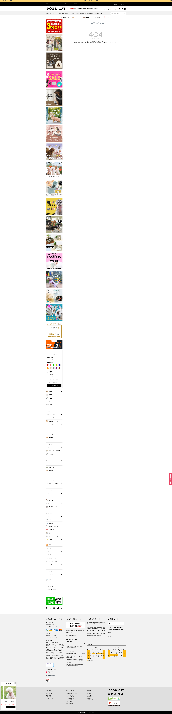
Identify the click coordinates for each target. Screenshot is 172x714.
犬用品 (50, 391)
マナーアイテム (49, 434)
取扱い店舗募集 (69, 703)
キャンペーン (108, 17)
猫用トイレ (48, 460)
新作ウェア (61, 13)
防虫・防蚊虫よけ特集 (51, 558)
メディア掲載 (69, 700)
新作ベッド (67, 13)
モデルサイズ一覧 (50, 417)
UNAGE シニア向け (98, 13)
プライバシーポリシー (92, 696)
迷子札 (47, 493)
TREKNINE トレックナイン (52, 483)
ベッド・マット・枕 (50, 441)
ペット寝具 (77, 17)
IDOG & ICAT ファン (51, 589)
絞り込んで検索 (54, 385)
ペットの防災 (49, 568)
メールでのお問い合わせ (115, 623)
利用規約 (89, 698)
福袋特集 (48, 551)
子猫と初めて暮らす (50, 574)
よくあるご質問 (49, 698)
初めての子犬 (49, 571)
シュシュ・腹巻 (49, 424)
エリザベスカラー (50, 431)
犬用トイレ (48, 457)
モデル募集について (70, 698)
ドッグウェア (66, 17)
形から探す (48, 401)
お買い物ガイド (49, 583)
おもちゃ (87, 17)
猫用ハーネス (49, 513)
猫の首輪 (48, 510)
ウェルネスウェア (50, 411)
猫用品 (50, 394)
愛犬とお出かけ (49, 564)
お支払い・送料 (49, 693)
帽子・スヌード (49, 427)
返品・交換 (48, 695)
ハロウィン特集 (75, 13)
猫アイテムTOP (49, 503)
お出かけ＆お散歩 (89, 13)
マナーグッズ (49, 496)
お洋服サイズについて (51, 414)
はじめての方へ (49, 586)
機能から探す (49, 404)
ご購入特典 (48, 696)
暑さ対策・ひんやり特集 (51, 561)
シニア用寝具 (49, 444)
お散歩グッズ (49, 490)
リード (47, 477)
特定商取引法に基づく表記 (93, 700)
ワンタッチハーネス (50, 480)
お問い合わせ (90, 695)
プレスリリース (69, 701)
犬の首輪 (48, 487)
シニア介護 (48, 554)
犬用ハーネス (49, 473)
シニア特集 (97, 17)
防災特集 (82, 13)
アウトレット (49, 408)
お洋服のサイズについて (71, 693)
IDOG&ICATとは (50, 593)
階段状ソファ (49, 447)
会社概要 (89, 693)
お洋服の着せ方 (69, 695)
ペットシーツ (49, 464)
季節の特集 (48, 548)
